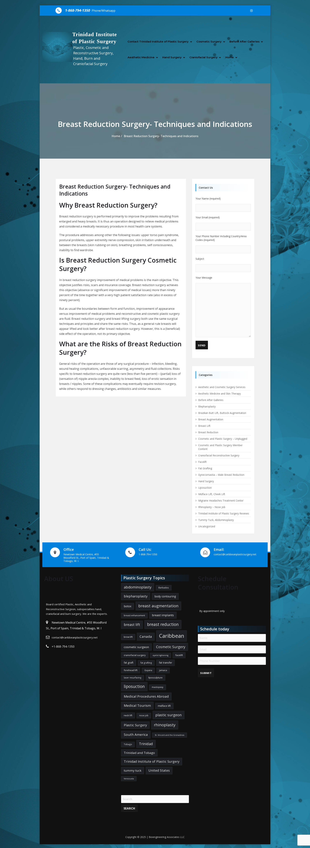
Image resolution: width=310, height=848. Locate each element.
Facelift (202, 462)
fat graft (128, 662)
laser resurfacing (132, 677)
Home (229, 57)
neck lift (128, 715)
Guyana (148, 670)
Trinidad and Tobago (139, 753)
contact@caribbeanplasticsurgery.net (75, 637)
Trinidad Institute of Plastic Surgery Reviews (223, 513)
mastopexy (157, 687)
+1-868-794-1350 (63, 647)
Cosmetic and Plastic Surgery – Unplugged (222, 438)
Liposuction (205, 487)
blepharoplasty (135, 596)
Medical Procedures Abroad (146, 696)
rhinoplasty (164, 725)
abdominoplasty (137, 587)
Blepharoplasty (207, 406)
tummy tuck (132, 770)
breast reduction (163, 624)
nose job (143, 715)
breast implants (163, 615)
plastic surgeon (168, 714)
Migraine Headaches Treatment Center (220, 500)
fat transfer (165, 662)
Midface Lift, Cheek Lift (211, 494)
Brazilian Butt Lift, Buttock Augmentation (222, 413)
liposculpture (155, 677)
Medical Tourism (137, 705)
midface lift (164, 705)
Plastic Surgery (135, 725)
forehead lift (130, 670)
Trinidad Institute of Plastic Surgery (151, 761)
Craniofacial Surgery (203, 57)
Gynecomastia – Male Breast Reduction (221, 474)
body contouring (165, 596)
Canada (146, 636)
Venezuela (129, 778)
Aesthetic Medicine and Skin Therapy (219, 393)
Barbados (163, 587)
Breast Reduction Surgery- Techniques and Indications (161, 136)
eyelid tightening (160, 655)
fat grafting (146, 662)
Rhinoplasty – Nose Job (211, 507)
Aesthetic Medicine (141, 57)
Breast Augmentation (210, 419)
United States (159, 770)
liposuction (134, 686)
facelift (179, 655)
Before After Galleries (244, 41)
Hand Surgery (172, 57)
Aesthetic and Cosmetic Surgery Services (221, 387)
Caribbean (171, 635)
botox (127, 606)
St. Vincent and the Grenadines (169, 735)
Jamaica (163, 670)
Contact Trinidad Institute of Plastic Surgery (158, 41)
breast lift (132, 624)
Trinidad (146, 743)
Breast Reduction (208, 432)
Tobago (128, 744)
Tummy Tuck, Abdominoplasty (216, 520)
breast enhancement (134, 615)
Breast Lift (204, 425)
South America (136, 734)
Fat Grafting (205, 468)
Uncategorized (206, 526)
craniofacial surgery (135, 655)
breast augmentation (158, 606)
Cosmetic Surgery (209, 41)
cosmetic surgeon (136, 647)
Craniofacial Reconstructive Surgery (218, 455)
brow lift (128, 636)
